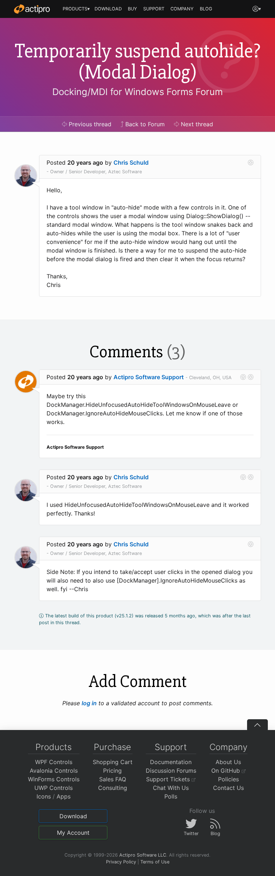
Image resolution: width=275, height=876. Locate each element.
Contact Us (228, 787)
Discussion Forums (171, 770)
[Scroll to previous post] (243, 377)
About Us (228, 762)
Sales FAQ (112, 779)
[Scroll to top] (257, 724)
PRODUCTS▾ (76, 8)
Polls (170, 796)
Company (228, 747)
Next (196, 124)
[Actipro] (32, 9)
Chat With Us (171, 787)
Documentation (171, 762)
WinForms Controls (53, 779)
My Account (73, 832)
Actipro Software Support (149, 377)
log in (89, 703)
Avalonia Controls (54, 770)
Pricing (112, 770)
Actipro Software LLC (142, 855)
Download (73, 816)
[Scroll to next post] (251, 162)
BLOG (206, 8)
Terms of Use (154, 862)
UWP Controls (53, 787)
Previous (89, 124)
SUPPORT (153, 8)
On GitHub (226, 770)
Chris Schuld (131, 162)
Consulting (112, 787)
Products (53, 747)
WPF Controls (53, 762)
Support (171, 747)
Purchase (112, 747)
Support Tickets (169, 779)
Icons (44, 796)
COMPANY (182, 8)
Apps (64, 796)
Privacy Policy (121, 862)
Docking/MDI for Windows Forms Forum (137, 91)
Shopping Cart (112, 762)
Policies (228, 779)
